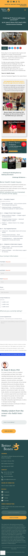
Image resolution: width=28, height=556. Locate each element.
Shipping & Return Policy (19, 552)
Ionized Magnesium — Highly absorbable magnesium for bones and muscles (12, 239)
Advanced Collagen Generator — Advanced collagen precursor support (13, 219)
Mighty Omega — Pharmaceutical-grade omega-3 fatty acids (12, 247)
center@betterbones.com (10, 479)
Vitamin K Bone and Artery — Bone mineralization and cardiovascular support (12, 235)
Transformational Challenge (14, 24)
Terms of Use (12, 552)
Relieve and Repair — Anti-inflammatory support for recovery (14, 251)
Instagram (6, 495)
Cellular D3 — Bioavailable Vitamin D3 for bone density (14, 231)
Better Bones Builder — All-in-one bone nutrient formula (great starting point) (14, 204)
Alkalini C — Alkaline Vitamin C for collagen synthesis (13, 223)
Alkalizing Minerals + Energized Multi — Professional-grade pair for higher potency (12, 208)
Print (4, 48)
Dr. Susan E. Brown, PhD (11, 22)
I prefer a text (5, 304)
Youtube (6, 500)
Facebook (6, 492)
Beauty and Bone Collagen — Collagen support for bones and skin (14, 216)
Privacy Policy (6, 552)
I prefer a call (5, 302)
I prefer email (5, 306)
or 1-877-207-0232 (8, 474)
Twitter (6, 498)
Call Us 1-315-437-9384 (9, 472)
